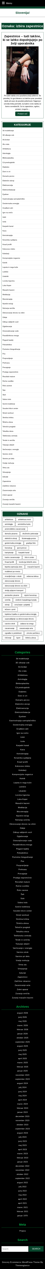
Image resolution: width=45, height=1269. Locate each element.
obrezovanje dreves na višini (16, 586)
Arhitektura (7, 149)
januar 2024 (22, 1112)
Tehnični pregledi (9, 427)
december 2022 (22, 1166)
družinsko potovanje (30, 534)
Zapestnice (7, 481)
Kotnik (5, 263)
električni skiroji (11, 538)
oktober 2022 (22, 1174)
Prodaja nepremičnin (10, 372)
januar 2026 (22, 1034)
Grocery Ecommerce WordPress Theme (21, 1262)
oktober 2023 (22, 1125)
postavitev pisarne (12, 595)
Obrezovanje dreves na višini (13, 313)
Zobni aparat (7, 495)
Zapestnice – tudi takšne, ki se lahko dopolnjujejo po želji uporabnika (22, 40)
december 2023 (22, 1116)
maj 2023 (22, 1145)
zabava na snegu (27, 624)
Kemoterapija (8, 235)
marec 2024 (22, 1104)
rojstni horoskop (30, 595)
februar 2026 (22, 1029)
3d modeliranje (8, 130)
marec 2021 (22, 1207)
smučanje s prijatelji (22, 605)
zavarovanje (9, 628)
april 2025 (22, 1058)
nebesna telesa (32, 576)
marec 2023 (22, 1153)
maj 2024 (22, 1096)
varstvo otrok (10, 624)
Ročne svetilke (8, 381)
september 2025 (22, 1042)
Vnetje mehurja (8, 463)
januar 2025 (22, 1071)
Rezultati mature (9, 376)
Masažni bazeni (8, 290)
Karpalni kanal (8, 226)
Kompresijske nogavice (11, 258)
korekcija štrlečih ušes (27, 562)
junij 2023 (22, 1141)
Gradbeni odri (8, 208)
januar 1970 (22, 1216)
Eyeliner (6, 194)
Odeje (5, 317)
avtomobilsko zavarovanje (15, 529)
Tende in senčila (9, 440)
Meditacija (6, 294)
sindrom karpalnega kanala (25, 600)
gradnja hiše (31, 543)
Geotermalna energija (11, 203)
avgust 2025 (22, 1046)
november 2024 (22, 1075)
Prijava (22, 1231)
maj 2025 (22, 1054)
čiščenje (8, 638)
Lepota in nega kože (10, 267)
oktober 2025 (22, 1038)
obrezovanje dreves (12, 581)
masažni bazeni (33, 567)
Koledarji (6, 253)
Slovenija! (22, 12)
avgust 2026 (22, 1013)
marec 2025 (22, 1063)
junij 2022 (22, 1191)
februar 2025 (22, 1067)
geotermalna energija (13, 543)
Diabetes (6, 167)
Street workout (8, 413)
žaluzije (5, 477)
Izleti (4, 217)
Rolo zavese (7, 386)
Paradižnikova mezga (11, 335)
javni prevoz (22, 548)
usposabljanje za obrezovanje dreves (19, 619)
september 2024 (22, 1079)
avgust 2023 (22, 1133)
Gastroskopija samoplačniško (14, 199)
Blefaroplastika (8, 158)
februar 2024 (22, 1108)
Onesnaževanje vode (11, 331)
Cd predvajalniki (9, 162)
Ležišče (5, 272)
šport (18, 638)
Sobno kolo (7, 399)
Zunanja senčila (9, 499)
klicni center (29, 557)
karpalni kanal (23, 552)
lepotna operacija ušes (13, 567)
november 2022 (22, 1170)
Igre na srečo (8, 212)
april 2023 (22, 1149)
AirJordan (6, 140)
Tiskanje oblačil (8, 445)
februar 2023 (22, 1158)
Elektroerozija (8, 185)
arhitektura (9, 519)
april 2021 (22, 1203)
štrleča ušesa (30, 638)
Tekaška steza (8, 431)
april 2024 (22, 1100)
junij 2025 (22, 1050)
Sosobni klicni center (10, 408)
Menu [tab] (9, 3)
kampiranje (9, 552)
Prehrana (6, 363)
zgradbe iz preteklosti (13, 633)
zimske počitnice (33, 633)
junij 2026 (22, 1017)
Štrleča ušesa (8, 422)
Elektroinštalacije (9, 190)
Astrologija (6, 153)
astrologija (9, 524)
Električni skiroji (8, 181)
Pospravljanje (8, 358)
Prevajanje (7, 367)
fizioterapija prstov (29, 538)
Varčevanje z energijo (11, 449)
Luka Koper (7, 285)
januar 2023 (22, 1162)
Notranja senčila (9, 308)
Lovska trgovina (9, 281)
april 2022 (22, 1199)
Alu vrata (6, 144)
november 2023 (22, 1120)
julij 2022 (23, 1187)
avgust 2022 (22, 1182)
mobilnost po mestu (12, 571)
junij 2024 (22, 1092)
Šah (4, 390)
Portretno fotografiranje (11, 349)
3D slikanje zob (8, 135)
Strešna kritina (8, 417)
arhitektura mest (24, 519)
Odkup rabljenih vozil (10, 322)
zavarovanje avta (26, 628)
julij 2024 (23, 1087)
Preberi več (24, 114)
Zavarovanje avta (9, 490)
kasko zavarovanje (12, 557)
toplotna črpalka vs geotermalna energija (20, 614)
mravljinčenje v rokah (13, 576)
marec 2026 (22, 1025)
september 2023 (22, 1129)
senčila (7, 600)
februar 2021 (22, 1211)
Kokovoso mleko (9, 249)
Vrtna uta (6, 468)
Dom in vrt (6, 171)
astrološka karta (24, 524)
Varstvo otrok (7, 454)
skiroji (7, 605)
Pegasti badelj (8, 340)
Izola (4, 222)
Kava (4, 231)
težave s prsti (10, 609)
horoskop (8, 548)
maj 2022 (22, 1195)
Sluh (4, 395)
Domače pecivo (8, 176)
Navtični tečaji (8, 304)
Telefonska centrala (10, 436)
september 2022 (22, 1178)
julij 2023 (23, 1137)
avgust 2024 (22, 1083)
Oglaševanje (7, 326)
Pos (4, 354)
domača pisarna (11, 534)
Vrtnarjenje (7, 472)
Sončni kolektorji (9, 404)
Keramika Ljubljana (10, 240)
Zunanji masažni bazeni (12, 504)
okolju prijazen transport (14, 590)
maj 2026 (22, 1021)
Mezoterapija (7, 299)
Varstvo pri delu (8, 458)
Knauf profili (7, 244)
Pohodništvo (7, 345)
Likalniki (6, 276)
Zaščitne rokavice (9, 486)
